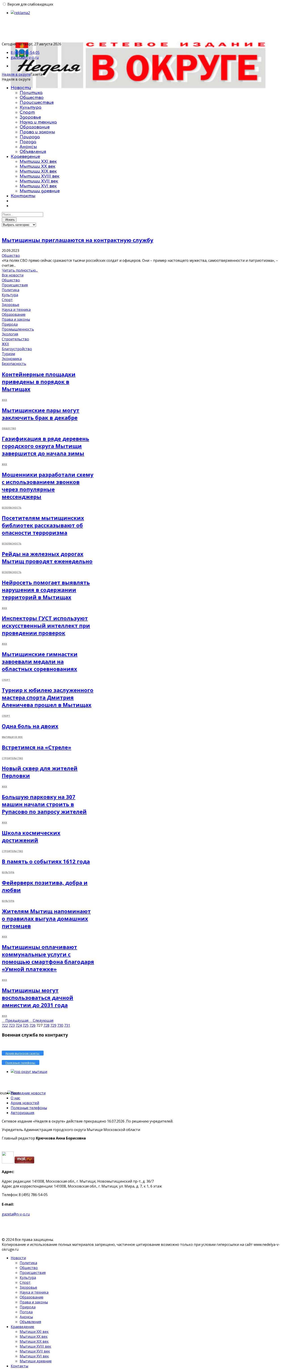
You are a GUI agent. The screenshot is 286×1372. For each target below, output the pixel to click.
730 (60, 1025)
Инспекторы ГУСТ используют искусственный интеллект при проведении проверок (46, 625)
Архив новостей (25, 1102)
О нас (15, 1098)
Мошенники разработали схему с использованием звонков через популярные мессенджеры (47, 485)
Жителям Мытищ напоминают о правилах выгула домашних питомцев (46, 918)
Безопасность (14, 363)
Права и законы (37, 132)
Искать (9, 219)
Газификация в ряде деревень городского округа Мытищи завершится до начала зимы (45, 446)
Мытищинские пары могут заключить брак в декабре (40, 413)
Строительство (15, 339)
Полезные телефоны (29, 1107)
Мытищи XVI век (38, 186)
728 (46, 1025)
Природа (30, 137)
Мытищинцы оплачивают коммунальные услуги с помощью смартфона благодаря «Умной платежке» (48, 958)
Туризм (8, 353)
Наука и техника (38, 122)
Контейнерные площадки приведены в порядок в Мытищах (39, 382)
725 (26, 1025)
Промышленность (18, 329)
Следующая (43, 1020)
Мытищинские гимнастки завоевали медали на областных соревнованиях (40, 661)
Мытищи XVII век (39, 181)
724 (19, 1025)
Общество (32, 97)
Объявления (33, 151)
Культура (30, 107)
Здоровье (30, 117)
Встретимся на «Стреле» (36, 747)
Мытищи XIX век (38, 171)
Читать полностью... (20, 270)
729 (53, 1025)
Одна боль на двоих (30, 726)
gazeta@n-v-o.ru (25, 57)
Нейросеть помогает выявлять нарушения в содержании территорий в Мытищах (46, 590)
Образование (35, 127)
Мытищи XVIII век (39, 176)
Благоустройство (17, 348)
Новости (21, 88)
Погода (28, 142)
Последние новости (28, 1093)
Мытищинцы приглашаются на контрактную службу (77, 240)
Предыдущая (17, 1020)
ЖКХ (5, 343)
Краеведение (25, 156)
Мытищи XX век (37, 166)
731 (67, 1025)
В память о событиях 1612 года (46, 861)
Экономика (12, 358)
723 (12, 1025)
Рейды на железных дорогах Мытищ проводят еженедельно (47, 557)
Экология (10, 334)
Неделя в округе (16, 74)
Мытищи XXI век (38, 161)
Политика (31, 92)
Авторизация (22, 1112)
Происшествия (37, 102)
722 (5, 1025)
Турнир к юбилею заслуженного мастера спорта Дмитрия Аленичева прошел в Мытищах (47, 697)
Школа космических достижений (31, 836)
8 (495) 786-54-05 (25, 52)
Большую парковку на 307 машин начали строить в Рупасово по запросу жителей (44, 804)
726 (32, 1025)
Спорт (27, 112)
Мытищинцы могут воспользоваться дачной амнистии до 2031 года (37, 998)
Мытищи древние (40, 191)
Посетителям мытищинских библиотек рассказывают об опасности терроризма (43, 525)
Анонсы (28, 147)
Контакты (23, 196)
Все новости (12, 275)
